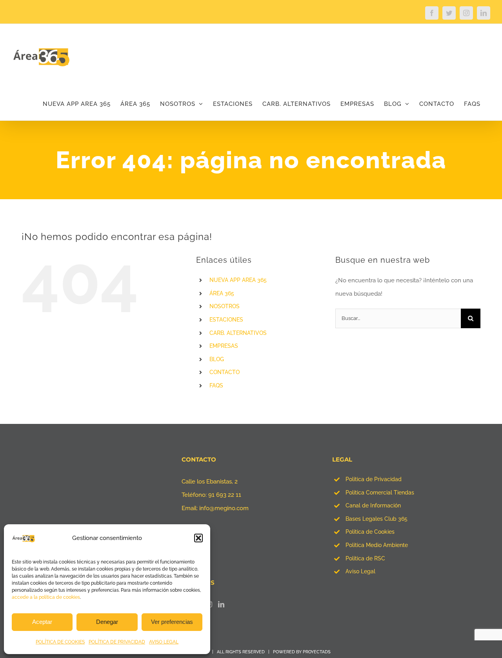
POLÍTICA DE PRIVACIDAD (117, 642)
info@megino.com (224, 508)
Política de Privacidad (374, 479)
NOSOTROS (224, 306)
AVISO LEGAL (163, 642)
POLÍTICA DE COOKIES (60, 642)
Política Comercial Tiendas (380, 492)
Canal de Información (373, 505)
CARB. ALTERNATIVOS (238, 333)
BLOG (216, 359)
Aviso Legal (360, 571)
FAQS (216, 385)
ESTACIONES (226, 319)
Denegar (107, 621)
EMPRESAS (223, 346)
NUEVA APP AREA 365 (238, 280)
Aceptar (42, 621)
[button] (198, 538)
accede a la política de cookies (46, 597)
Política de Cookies (370, 532)
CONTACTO (224, 372)
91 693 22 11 (224, 494)
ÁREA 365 (221, 293)
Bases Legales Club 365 (376, 519)
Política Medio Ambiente (377, 545)
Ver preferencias (172, 621)
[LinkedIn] (221, 604)
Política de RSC (365, 558)
